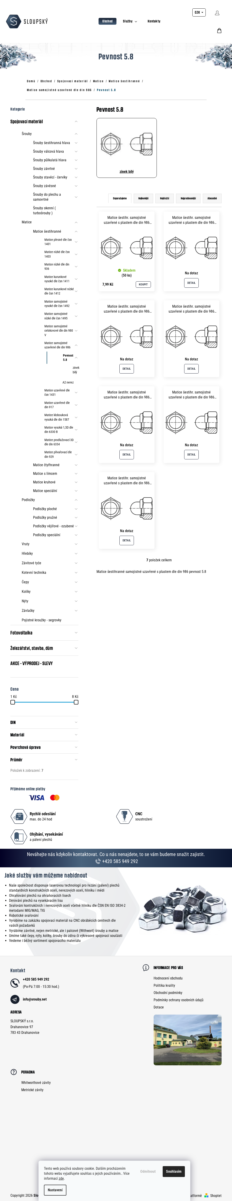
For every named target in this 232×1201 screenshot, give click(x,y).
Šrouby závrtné (44, 168)
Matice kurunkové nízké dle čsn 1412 (59, 291)
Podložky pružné (45, 517)
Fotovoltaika (21, 633)
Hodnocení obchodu (168, 978)
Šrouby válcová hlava (48, 151)
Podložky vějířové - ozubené (53, 526)
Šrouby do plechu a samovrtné (47, 197)
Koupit (143, 284)
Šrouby (27, 134)
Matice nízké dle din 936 (56, 266)
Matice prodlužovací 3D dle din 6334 (59, 442)
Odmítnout (148, 1171)
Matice (27, 222)
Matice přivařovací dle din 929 (58, 454)
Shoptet (216, 1196)
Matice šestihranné (47, 231)
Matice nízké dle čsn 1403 (57, 254)
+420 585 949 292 (119, 861)
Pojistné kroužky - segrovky (41, 620)
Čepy (25, 582)
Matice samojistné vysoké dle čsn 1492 (57, 304)
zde (61, 1178)
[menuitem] (107, 21)
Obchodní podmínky (168, 993)
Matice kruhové (44, 482)
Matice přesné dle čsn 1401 (58, 242)
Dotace (159, 1007)
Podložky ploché (45, 509)
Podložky (28, 500)
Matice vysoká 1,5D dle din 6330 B (58, 430)
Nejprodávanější (188, 198)
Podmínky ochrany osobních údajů (178, 1000)
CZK (198, 12)
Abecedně (212, 198)
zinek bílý (75, 370)
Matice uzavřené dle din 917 (57, 405)
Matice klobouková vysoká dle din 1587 (56, 417)
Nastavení (55, 1190)
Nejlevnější (143, 198)
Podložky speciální (46, 535)
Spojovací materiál (26, 121)
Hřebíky (27, 553)
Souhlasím (173, 1171)
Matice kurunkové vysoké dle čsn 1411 (57, 279)
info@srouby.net (35, 999)
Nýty (25, 601)
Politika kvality (164, 985)
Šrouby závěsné (44, 186)
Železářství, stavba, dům (31, 648)
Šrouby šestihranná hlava (51, 143)
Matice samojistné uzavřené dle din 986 (57, 345)
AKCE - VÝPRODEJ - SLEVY (31, 663)
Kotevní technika (34, 572)
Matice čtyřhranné (46, 465)
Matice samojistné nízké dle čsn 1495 (56, 316)
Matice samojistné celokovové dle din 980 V (58, 330)
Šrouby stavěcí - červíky (50, 177)
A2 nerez (68, 382)
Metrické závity (32, 1090)
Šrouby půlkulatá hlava (49, 160)
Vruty (25, 544)
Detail (191, 283)
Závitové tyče (31, 563)
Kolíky (26, 591)
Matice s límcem (45, 473)
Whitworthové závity (36, 1082)
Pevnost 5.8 (68, 358)
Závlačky (28, 610)
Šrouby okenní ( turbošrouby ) (44, 210)
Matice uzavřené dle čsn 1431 (57, 392)
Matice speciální (45, 491)
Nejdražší (164, 198)
